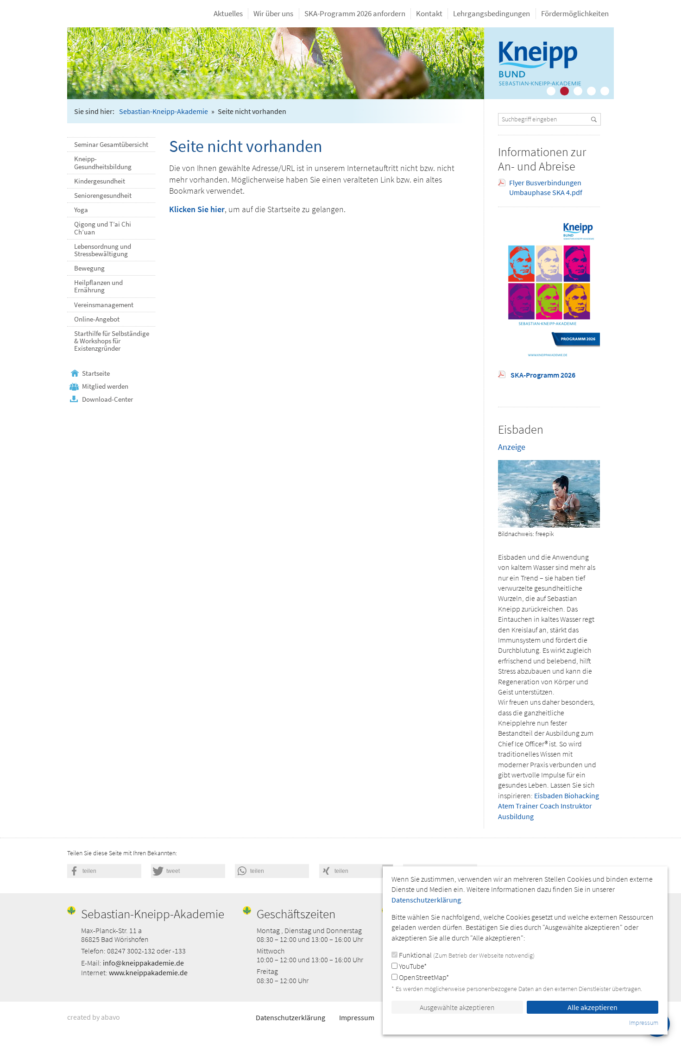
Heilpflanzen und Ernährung (98, 286)
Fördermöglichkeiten (575, 13)
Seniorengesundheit (103, 195)
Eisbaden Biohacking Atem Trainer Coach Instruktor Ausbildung (548, 806)
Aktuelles (228, 13)
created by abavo (93, 1017)
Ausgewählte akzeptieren (457, 1007)
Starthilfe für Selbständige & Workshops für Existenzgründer (111, 341)
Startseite (96, 373)
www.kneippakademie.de (148, 972)
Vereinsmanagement (103, 305)
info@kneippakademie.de (143, 962)
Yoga (81, 210)
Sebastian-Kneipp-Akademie (163, 111)
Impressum (356, 1017)
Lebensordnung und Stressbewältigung (102, 250)
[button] (104, 871)
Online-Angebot (97, 319)
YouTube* (412, 966)
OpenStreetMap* (423, 977)
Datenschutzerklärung (290, 1017)
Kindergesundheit (99, 181)
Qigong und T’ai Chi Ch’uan (102, 228)
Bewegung (89, 268)
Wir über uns (273, 13)
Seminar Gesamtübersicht (111, 144)
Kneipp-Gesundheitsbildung (103, 162)
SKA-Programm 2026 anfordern (354, 13)
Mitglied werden (105, 386)
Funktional (466, 955)
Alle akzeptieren (593, 1007)
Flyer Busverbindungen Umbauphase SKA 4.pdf (545, 187)
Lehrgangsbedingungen (491, 13)
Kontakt (429, 13)
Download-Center (107, 399)
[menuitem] (228, 13)
